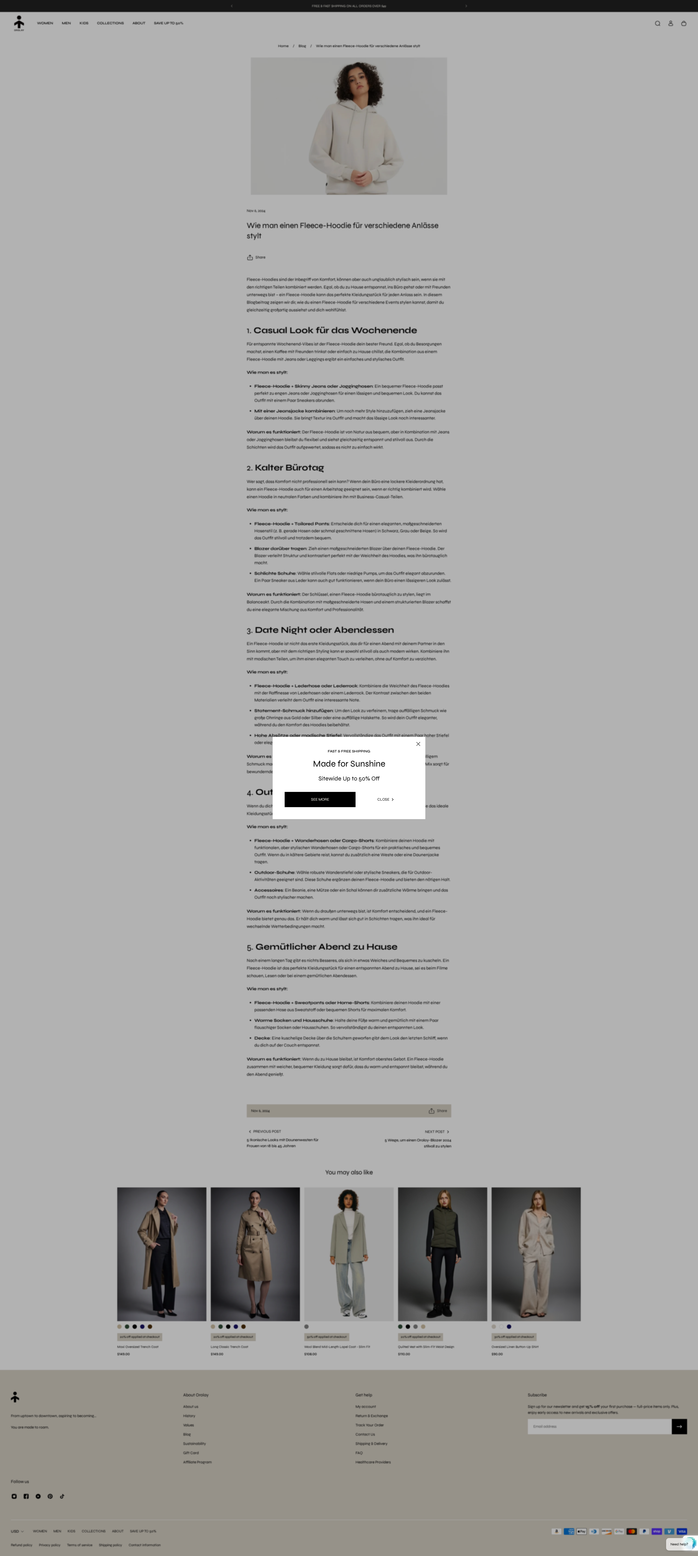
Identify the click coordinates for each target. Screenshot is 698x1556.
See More (320, 799)
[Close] (413, 731)
